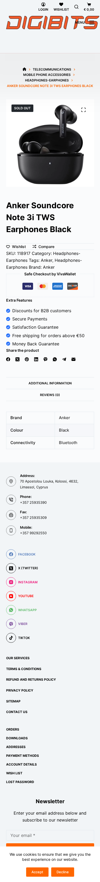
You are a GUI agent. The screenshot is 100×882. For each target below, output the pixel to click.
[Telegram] (64, 359)
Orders (12, 729)
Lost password (20, 782)
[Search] (76, 7)
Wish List (14, 773)
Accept (37, 872)
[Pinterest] (27, 359)
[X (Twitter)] (17, 359)
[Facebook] (8, 359)
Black (64, 430)
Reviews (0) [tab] (50, 395)
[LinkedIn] (36, 359)
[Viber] (45, 359)
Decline (63, 872)
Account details (21, 764)
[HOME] (24, 69)
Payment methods (22, 756)
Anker (46, 260)
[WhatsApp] (55, 359)
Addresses (16, 747)
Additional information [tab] (50, 383)
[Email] (73, 359)
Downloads (17, 738)
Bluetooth (68, 442)
